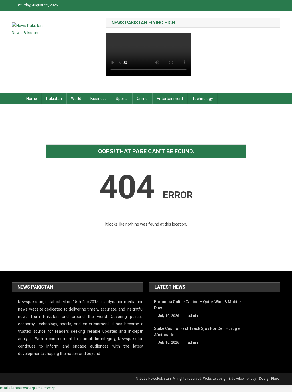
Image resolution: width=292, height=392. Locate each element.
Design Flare (269, 379)
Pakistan (54, 98)
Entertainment (170, 98)
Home (31, 98)
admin (193, 316)
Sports (122, 98)
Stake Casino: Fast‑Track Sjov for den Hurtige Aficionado (197, 331)
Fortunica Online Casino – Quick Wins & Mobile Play (197, 304)
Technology (202, 98)
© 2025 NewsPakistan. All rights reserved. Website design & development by (196, 379)
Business (98, 98)
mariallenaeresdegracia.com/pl (28, 388)
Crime (142, 98)
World (76, 98)
